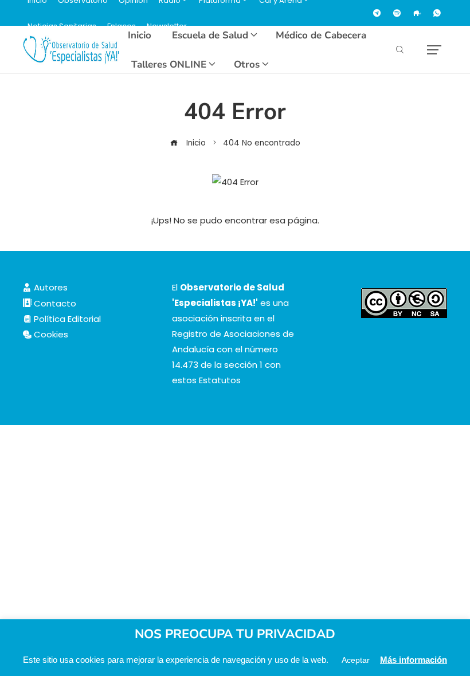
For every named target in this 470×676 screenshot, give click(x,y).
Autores (50, 287)
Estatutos (220, 380)
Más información (413, 660)
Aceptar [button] (356, 660)
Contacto (54, 303)
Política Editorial (66, 319)
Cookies (50, 334)
